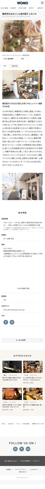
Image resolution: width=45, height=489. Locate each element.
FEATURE (22, 8)
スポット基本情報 (8, 59)
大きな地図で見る (23, 288)
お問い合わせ (22, 472)
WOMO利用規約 (25, 461)
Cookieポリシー (34, 469)
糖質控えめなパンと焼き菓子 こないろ (19, 14)
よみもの (14, 66)
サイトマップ (36, 461)
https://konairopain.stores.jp (14, 310)
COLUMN (4, 8)
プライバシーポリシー (21, 469)
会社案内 (8, 469)
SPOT (31, 8)
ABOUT (40, 8)
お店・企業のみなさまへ (11, 461)
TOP (4, 66)
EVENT (13, 8)
